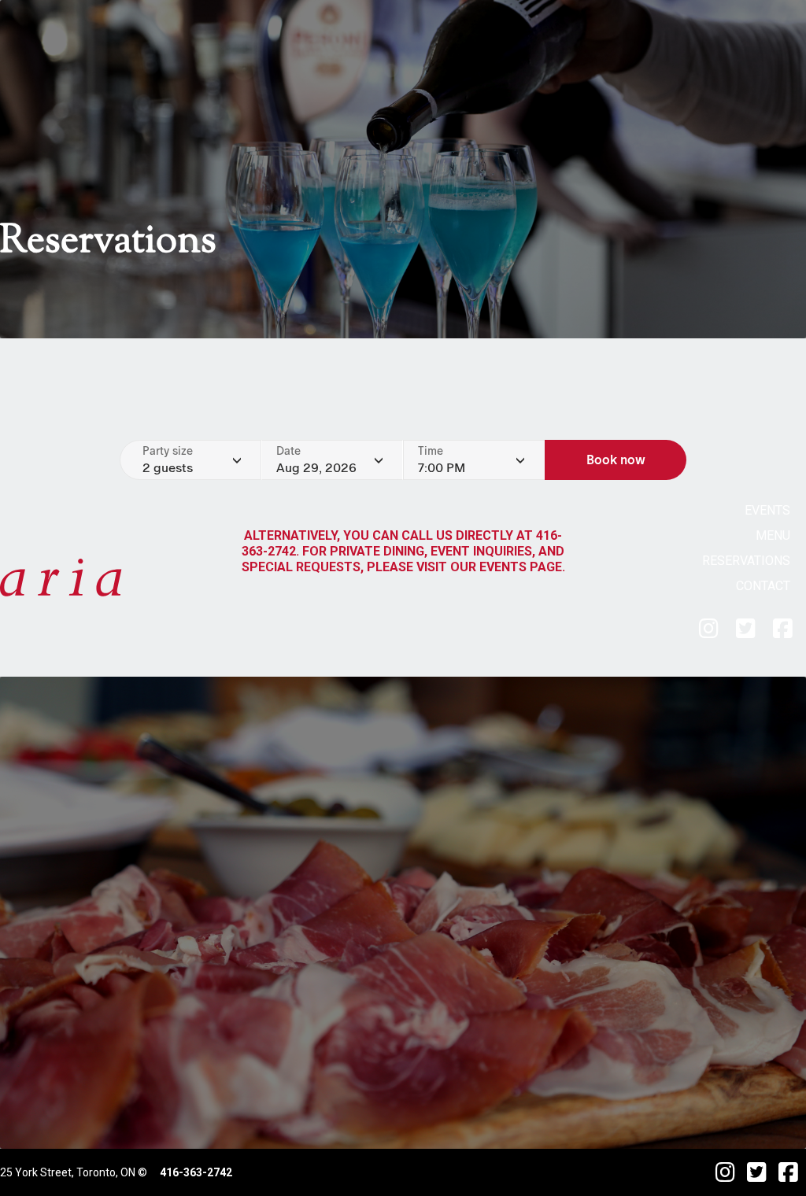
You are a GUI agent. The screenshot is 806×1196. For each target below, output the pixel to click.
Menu (773, 535)
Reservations (746, 560)
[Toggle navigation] (157, 577)
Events (767, 510)
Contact (763, 585)
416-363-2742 (196, 1172)
